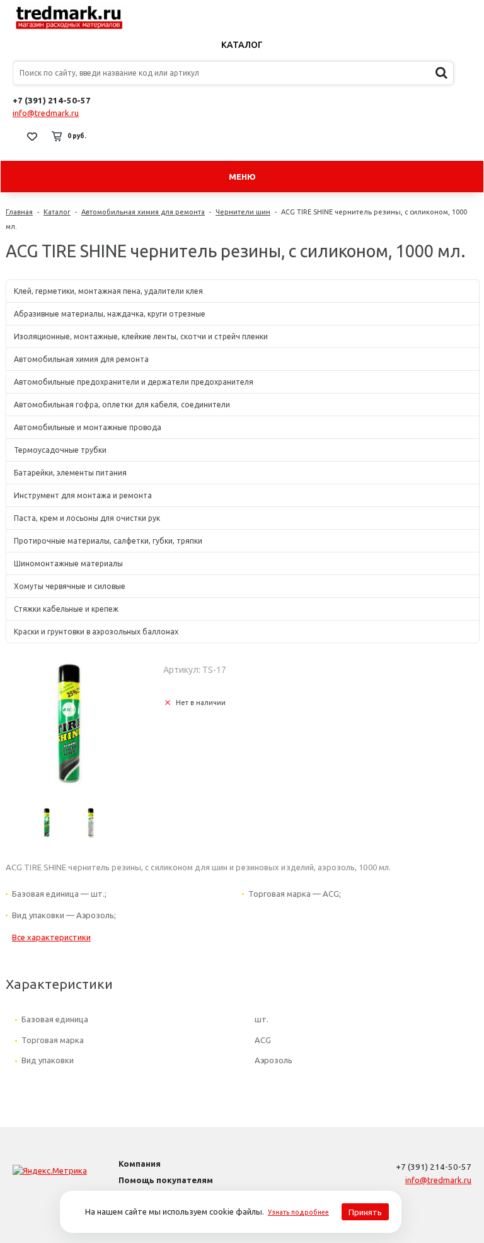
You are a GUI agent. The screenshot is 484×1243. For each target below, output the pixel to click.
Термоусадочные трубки (60, 450)
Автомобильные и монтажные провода (87, 427)
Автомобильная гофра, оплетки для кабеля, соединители (122, 404)
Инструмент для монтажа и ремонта (83, 495)
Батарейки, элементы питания (70, 473)
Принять (365, 1212)
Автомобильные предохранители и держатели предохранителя (133, 382)
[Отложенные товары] (32, 136)
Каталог (242, 45)
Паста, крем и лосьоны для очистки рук (87, 518)
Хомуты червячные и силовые (69, 586)
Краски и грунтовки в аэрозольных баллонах (96, 631)
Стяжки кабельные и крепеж (66, 609)
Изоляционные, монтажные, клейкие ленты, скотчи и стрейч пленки (141, 336)
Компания (139, 1163)
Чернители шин (243, 212)
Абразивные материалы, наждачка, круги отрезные (109, 314)
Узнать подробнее (298, 1212)
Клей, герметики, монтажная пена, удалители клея (108, 291)
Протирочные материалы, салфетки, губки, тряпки (108, 541)
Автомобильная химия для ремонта (143, 212)
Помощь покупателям (165, 1180)
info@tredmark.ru (46, 112)
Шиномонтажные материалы (68, 563)
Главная (19, 212)
